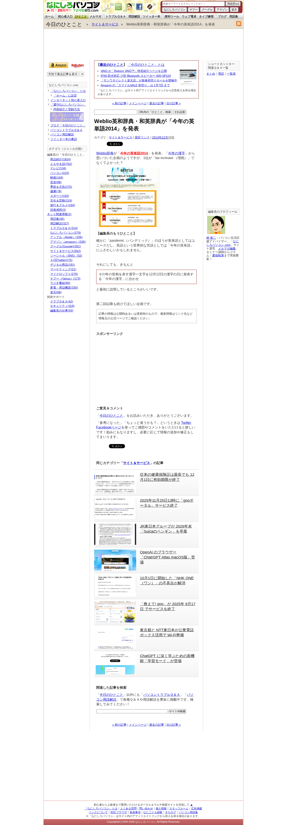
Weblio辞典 (104, 153)
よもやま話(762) (61, 164)
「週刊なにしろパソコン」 (68, 104)
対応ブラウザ (119, 812)
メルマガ (95, 16)
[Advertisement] (143, 44)
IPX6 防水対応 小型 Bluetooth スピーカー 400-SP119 (136, 75)
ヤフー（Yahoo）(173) (65, 278)
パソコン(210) (59, 173)
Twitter (186, 422)
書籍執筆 (218, 255)
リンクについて (98, 812)
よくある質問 (128, 808)
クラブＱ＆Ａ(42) (61, 301)
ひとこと (81, 16)
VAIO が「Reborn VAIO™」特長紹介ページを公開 (134, 71)
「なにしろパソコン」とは (68, 91)
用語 (221, 73)
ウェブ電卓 (189, 16)
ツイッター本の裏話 (63, 139)
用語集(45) (57, 218)
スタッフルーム (178, 808)
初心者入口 (65, 16)
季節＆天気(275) (61, 186)
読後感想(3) (58, 209)
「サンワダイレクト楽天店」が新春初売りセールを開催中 (139, 80)
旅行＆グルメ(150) (62, 205)
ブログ (222, 16)
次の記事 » (173, 103)
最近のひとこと (111, 64)
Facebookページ (108, 427)
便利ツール (172, 16)
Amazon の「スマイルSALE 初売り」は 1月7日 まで (135, 85)
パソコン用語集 (188, 812)
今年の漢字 (176, 153)
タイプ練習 (206, 16)
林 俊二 (211, 237)
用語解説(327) (59, 223)
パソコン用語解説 (62, 134)
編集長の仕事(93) (61, 310)
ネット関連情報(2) (59, 214)
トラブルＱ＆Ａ (115, 16)
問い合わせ (146, 808)
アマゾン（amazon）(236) (68, 241)
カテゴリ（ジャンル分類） (66, 148)
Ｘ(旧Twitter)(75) (61, 260)
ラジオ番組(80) (60, 283)
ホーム (49, 16)
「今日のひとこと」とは (146, 64)
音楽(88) (56, 182)
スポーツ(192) (59, 196)
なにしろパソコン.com (63, 85)
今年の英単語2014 (134, 153)
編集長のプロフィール (222, 211)
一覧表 (231, 73)
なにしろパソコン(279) (65, 232)
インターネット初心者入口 (68, 100)
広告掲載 (196, 808)
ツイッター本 (151, 16)
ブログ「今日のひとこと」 (68, 125)
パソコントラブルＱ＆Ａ (161, 694)
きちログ (170, 812)
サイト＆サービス (105, 24)
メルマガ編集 (227, 248)
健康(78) (56, 191)
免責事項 (135, 812)
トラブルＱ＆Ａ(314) (64, 228)
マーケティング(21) (63, 269)
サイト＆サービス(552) (65, 251)
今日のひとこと (64, 24)
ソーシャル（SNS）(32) (66, 255)
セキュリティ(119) (62, 306)
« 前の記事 (119, 103)
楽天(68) (56, 292)
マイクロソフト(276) (64, 274)
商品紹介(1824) (60, 159)
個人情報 (161, 808)
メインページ (138, 103)
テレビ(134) (58, 168)
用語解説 (134, 16)
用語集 (233, 16)
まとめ (210, 73)
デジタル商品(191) (62, 264)
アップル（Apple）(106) (66, 237)
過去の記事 (156, 103)
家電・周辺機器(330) (64, 287)
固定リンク (142, 137)
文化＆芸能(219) (61, 200)
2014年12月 (160, 137)
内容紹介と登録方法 (66, 109)
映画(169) (56, 177)
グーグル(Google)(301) (65, 246)
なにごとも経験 (152, 812)
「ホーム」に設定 (65, 95)
